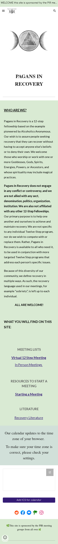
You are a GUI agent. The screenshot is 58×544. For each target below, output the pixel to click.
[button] (3, 11)
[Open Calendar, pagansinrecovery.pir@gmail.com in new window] (49, 472)
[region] (29, 3)
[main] (29, 80)
